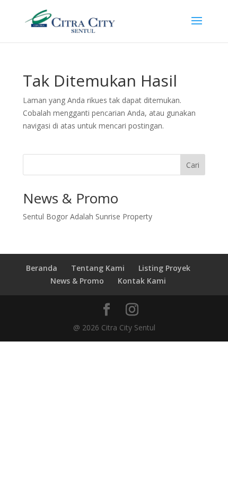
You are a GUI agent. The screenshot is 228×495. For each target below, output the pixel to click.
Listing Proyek (164, 268)
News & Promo (77, 281)
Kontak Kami (142, 281)
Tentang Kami (98, 268)
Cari (192, 165)
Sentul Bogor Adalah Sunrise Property (87, 216)
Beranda (41, 268)
